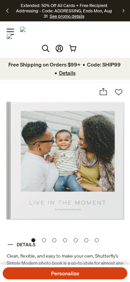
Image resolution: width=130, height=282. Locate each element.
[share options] (103, 92)
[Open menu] (10, 32)
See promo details (67, 16)
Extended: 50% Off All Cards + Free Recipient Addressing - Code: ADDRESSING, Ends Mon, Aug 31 (64, 10)
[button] (59, 48)
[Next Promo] (124, 11)
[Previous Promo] (7, 11)
